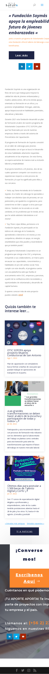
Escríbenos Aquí (29, 578)
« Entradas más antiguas (15, 523)
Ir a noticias (25, 531)
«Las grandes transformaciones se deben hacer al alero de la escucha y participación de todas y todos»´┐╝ (24, 416)
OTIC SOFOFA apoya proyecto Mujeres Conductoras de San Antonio (24, 353)
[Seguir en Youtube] (37, 66)
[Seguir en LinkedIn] (22, 66)
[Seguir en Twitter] (29, 66)
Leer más (21, 55)
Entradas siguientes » (35, 523)
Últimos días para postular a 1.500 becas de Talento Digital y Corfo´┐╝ (24, 488)
